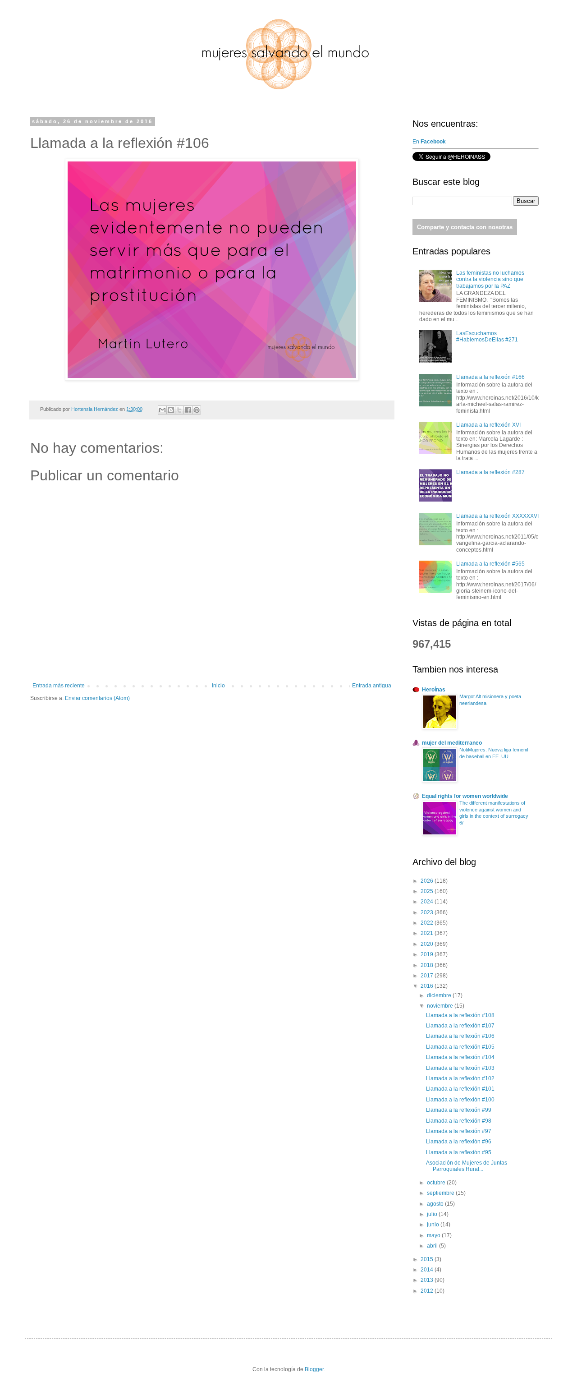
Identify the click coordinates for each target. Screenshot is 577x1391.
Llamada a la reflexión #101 (460, 1089)
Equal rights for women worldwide (465, 796)
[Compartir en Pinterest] (196, 410)
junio (433, 1224)
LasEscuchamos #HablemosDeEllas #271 (487, 336)
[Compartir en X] (179, 410)
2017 (428, 975)
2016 (428, 986)
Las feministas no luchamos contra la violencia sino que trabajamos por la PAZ (490, 279)
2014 (428, 1270)
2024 (428, 901)
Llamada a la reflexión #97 (458, 1131)
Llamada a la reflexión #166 (490, 377)
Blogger (314, 1369)
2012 (428, 1291)
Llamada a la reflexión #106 (460, 1036)
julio (433, 1214)
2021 (428, 933)
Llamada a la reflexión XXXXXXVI (497, 516)
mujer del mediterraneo (452, 743)
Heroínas (433, 689)
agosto (436, 1204)
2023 (428, 912)
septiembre (441, 1193)
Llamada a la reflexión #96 (458, 1141)
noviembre (440, 1006)
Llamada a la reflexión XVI (488, 425)
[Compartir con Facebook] (187, 410)
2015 (428, 1259)
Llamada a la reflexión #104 (460, 1057)
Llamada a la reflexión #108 (460, 1015)
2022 (428, 923)
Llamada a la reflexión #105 (460, 1047)
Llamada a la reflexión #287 (490, 472)
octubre (437, 1182)
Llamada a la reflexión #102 (460, 1078)
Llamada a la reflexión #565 (490, 564)
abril (433, 1246)
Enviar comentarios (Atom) (97, 698)
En (429, 141)
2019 (428, 954)
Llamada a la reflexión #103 (460, 1068)
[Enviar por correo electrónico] (162, 410)
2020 (428, 944)
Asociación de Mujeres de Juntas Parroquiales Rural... (466, 1166)
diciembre (440, 995)
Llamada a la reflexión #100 (460, 1099)
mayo (434, 1235)
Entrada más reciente (58, 685)
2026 (428, 881)
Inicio (218, 685)
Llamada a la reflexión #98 (458, 1121)
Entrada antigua (371, 685)
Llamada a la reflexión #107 (460, 1026)
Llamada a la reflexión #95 (458, 1152)
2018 (428, 965)
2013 (428, 1280)
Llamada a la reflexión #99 (458, 1110)
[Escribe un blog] (170, 410)
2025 (428, 891)
